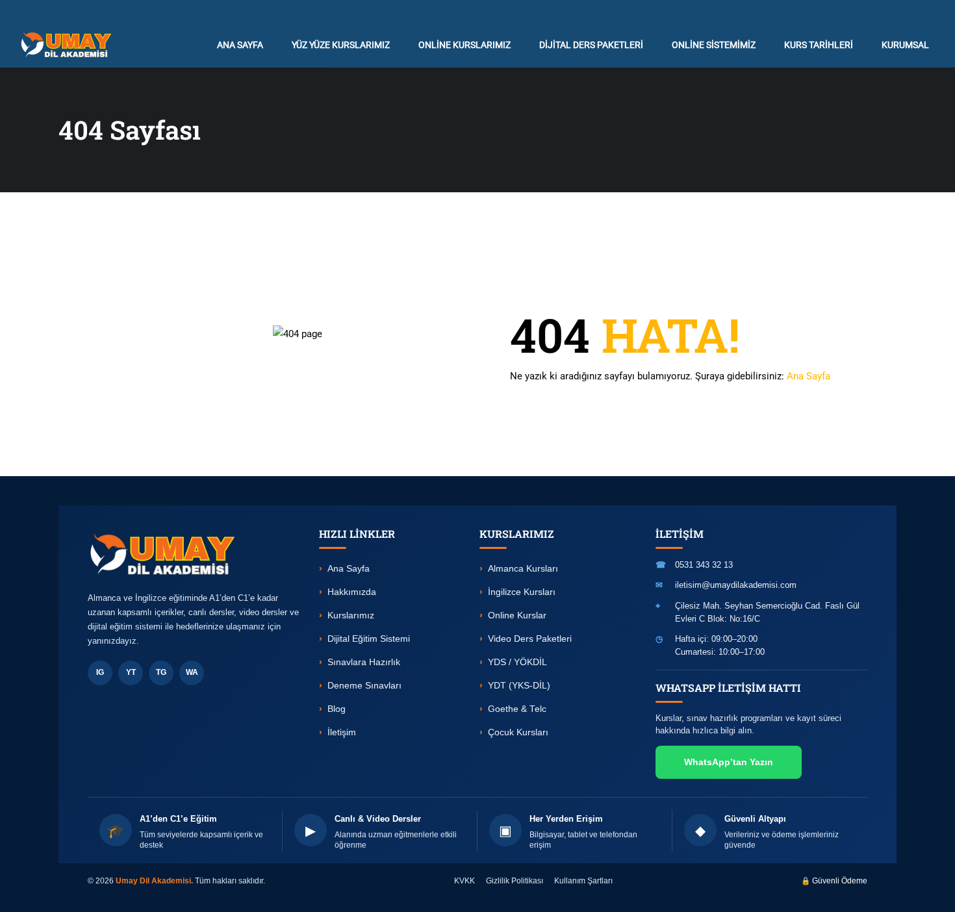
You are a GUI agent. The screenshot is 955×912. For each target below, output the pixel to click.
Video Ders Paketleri (530, 639)
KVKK (464, 881)
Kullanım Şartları (583, 881)
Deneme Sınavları (364, 685)
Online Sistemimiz (714, 45)
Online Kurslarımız (464, 45)
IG (100, 672)
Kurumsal (905, 45)
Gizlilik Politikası (514, 881)
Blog (336, 709)
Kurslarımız (350, 615)
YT (131, 672)
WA (192, 672)
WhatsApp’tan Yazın (728, 762)
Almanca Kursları (523, 569)
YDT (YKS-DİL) (519, 685)
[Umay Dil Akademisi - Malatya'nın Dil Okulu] (69, 44)
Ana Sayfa (808, 376)
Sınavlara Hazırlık (363, 662)
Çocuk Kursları (518, 732)
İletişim (341, 732)
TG (161, 672)
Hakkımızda (351, 592)
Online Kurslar (517, 615)
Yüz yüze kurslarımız (341, 45)
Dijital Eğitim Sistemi (368, 639)
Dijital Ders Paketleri (591, 45)
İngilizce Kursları (521, 592)
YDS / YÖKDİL (517, 662)
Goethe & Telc (517, 709)
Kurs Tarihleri (818, 45)
